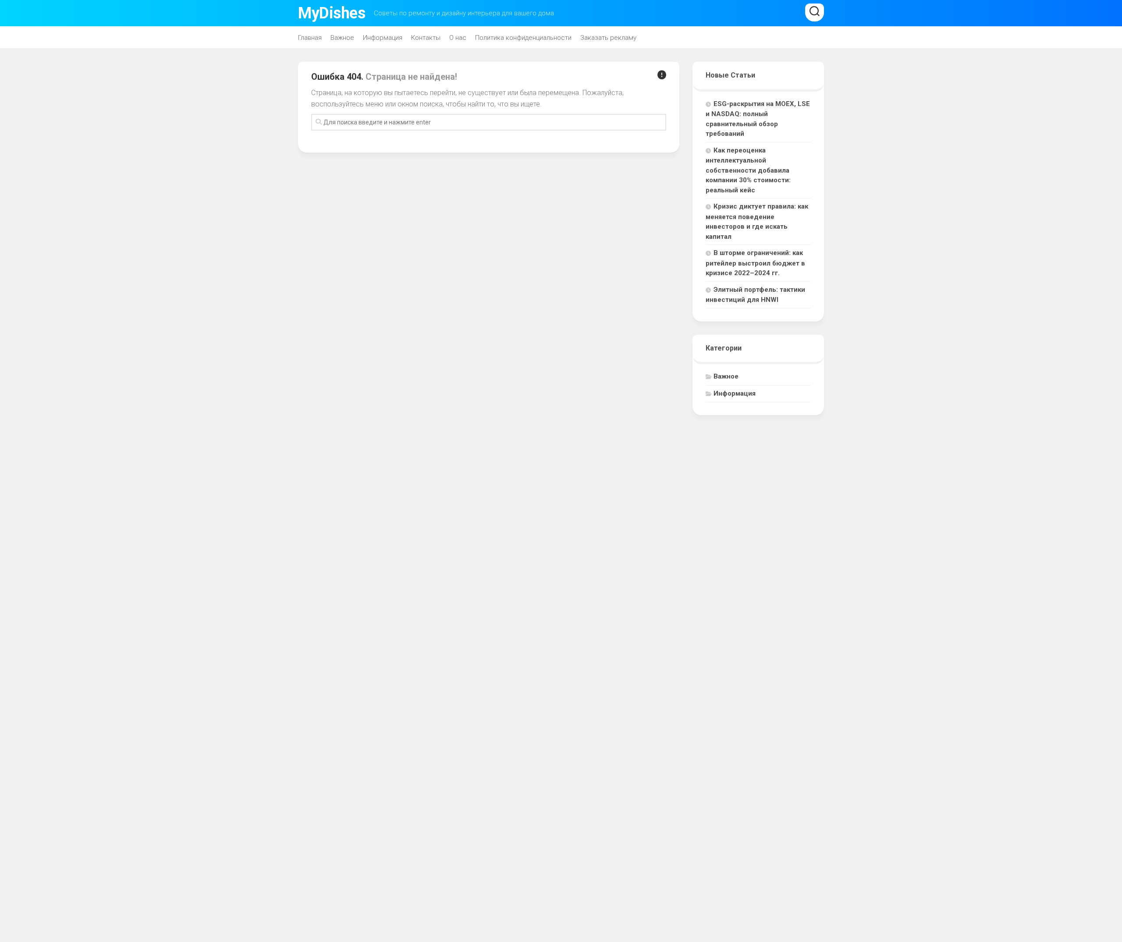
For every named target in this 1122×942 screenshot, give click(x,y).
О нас (457, 38)
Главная (310, 38)
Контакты (425, 38)
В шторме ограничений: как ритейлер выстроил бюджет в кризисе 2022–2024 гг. (755, 263)
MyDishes (331, 13)
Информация (382, 38)
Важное (342, 38)
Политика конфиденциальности (523, 38)
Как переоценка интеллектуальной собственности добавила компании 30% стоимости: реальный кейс (748, 170)
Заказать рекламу (608, 38)
